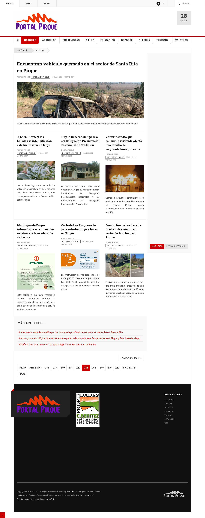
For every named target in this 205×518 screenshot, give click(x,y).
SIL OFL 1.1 (51, 499)
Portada (10, 4)
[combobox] (190, 3)
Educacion (107, 40)
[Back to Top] (2, 515)
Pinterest (169, 411)
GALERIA (47, 4)
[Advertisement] (169, 102)
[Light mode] (158, 4)
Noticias (30, 40)
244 (94, 367)
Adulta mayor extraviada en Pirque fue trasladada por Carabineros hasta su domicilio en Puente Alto (70, 332)
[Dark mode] (164, 4)
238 (47, 367)
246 (109, 367)
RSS (166, 423)
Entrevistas (71, 40)
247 (117, 367)
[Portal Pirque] (37, 21)
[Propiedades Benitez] (87, 409)
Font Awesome (23, 499)
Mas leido (157, 246)
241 (70, 367)
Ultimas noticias (175, 246)
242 (78, 367)
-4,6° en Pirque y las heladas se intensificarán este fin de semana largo (34, 141)
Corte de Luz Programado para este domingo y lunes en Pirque (79, 229)
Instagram (169, 419)
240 (63, 367)
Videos (29, 4)
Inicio (22, 367)
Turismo (162, 40)
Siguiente (129, 367)
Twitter (168, 404)
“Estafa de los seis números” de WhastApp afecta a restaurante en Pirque (57, 344)
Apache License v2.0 (84, 495)
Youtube (168, 415)
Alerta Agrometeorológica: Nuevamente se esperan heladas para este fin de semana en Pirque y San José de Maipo (79, 338)
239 (55, 367)
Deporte (127, 40)
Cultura (144, 40)
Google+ (168, 407)
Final (22, 373)
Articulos (49, 40)
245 (102, 367)
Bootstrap (21, 495)
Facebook (169, 400)
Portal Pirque (72, 492)
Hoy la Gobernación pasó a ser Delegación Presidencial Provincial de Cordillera (80, 141)
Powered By (174, 494)
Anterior (35, 367)
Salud (90, 40)
